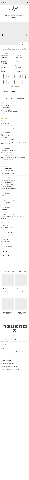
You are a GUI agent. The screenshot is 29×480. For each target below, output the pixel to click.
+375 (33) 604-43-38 (7, 241)
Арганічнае (18, 67)
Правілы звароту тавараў (16, 351)
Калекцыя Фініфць (8, 53)
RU (2, 2)
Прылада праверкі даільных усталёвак (10, 369)
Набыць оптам (19, 354)
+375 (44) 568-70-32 (7, 123)
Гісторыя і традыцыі (6, 341)
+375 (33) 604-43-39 (7, 198)
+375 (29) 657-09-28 (7, 168)
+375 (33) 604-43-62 (7, 182)
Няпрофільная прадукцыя (7, 363)
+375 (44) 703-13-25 (7, 212)
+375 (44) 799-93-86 (7, 137)
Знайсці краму (15, 341)
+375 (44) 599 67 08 (7, 153)
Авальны (4, 67)
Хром (16, 61)
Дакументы (3, 344)
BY (4, 2)
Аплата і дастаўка (5, 351)
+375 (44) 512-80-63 (7, 227)
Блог (21, 341)
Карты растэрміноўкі (6, 357)
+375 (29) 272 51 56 (7, 107)
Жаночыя (4, 57)
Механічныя (18, 57)
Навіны (24, 341)
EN (6, 2)
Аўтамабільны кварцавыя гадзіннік (9, 366)
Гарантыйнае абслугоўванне (8, 354)
